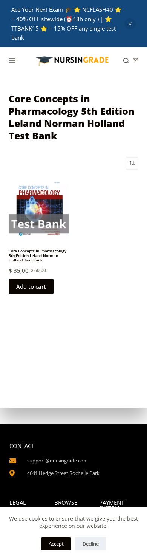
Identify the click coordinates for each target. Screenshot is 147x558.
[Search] (126, 60)
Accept (56, 543)
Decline (91, 543)
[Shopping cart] (135, 60)
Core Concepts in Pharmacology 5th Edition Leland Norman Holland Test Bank (37, 255)
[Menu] (12, 60)
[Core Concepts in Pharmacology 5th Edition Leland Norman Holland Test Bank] (39, 209)
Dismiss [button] (130, 23)
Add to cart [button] (31, 286)
